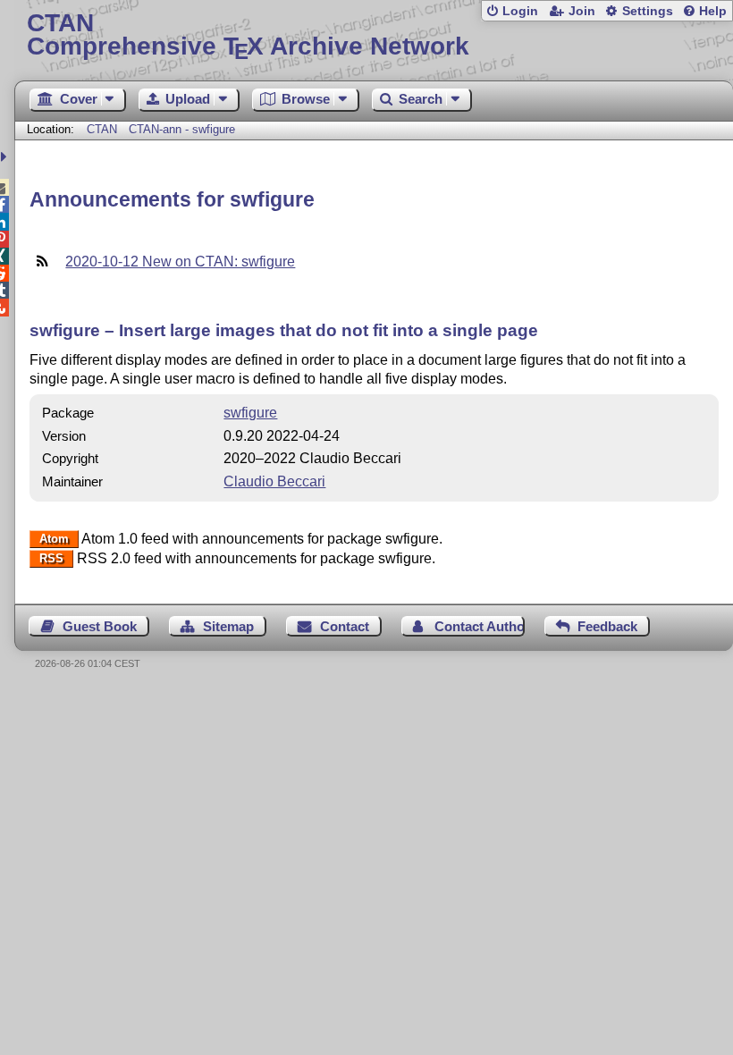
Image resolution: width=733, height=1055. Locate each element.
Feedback (607, 626)
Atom (54, 539)
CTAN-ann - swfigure (182, 129)
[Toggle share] (6, 156)
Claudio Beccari (274, 481)
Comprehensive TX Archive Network (248, 35)
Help (713, 11)
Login (520, 11)
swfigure (250, 412)
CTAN (102, 129)
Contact (344, 626)
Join (582, 11)
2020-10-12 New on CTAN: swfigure (180, 261)
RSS (51, 559)
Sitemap (228, 626)
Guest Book (100, 626)
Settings (647, 11)
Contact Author (479, 626)
